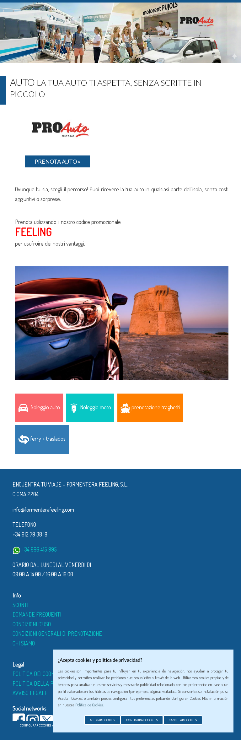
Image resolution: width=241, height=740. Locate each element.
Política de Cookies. (89, 704)
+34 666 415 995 (38, 549)
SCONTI (20, 604)
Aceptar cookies (102, 720)
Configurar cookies (142, 720)
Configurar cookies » (36, 725)
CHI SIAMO (24, 643)
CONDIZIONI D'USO (32, 624)
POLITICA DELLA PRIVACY (41, 683)
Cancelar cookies (183, 720)
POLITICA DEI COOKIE (36, 673)
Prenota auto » (57, 161)
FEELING (33, 231)
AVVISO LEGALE (30, 692)
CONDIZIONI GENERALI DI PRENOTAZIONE (57, 633)
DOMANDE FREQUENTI (37, 614)
